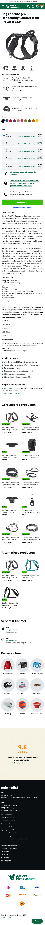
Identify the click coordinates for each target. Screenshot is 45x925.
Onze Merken (5, 851)
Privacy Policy (6, 836)
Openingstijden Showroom (10, 830)
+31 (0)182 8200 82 (13, 388)
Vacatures (4, 854)
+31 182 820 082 (11, 641)
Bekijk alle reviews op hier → (22, 763)
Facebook (6, 858)
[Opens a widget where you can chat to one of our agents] (37, 921)
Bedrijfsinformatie (7, 818)
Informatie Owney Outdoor (11, 833)
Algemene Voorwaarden (9, 824)
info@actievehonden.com (11, 393)
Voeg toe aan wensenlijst (22, 207)
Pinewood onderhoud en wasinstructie (14, 839)
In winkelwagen (22, 203)
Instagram (7, 861)
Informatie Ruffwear (8, 827)
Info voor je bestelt (8, 821)
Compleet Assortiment (9, 848)
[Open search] (28, 6)
